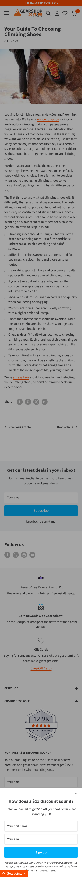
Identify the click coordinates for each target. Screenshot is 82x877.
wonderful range (48, 119)
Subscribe (41, 510)
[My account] (57, 13)
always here (21, 377)
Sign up (41, 852)
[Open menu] (6, 13)
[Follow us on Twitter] (16, 555)
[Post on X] (36, 402)
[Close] (76, 793)
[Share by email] (45, 402)
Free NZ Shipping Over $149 (41, 3)
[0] (65, 13)
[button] (14, 873)
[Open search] (48, 13)
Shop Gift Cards (41, 668)
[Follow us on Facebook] (7, 555)
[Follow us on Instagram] (24, 555)
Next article (65, 427)
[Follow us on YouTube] (32, 555)
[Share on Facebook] (20, 402)
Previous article (20, 427)
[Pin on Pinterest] (28, 402)
